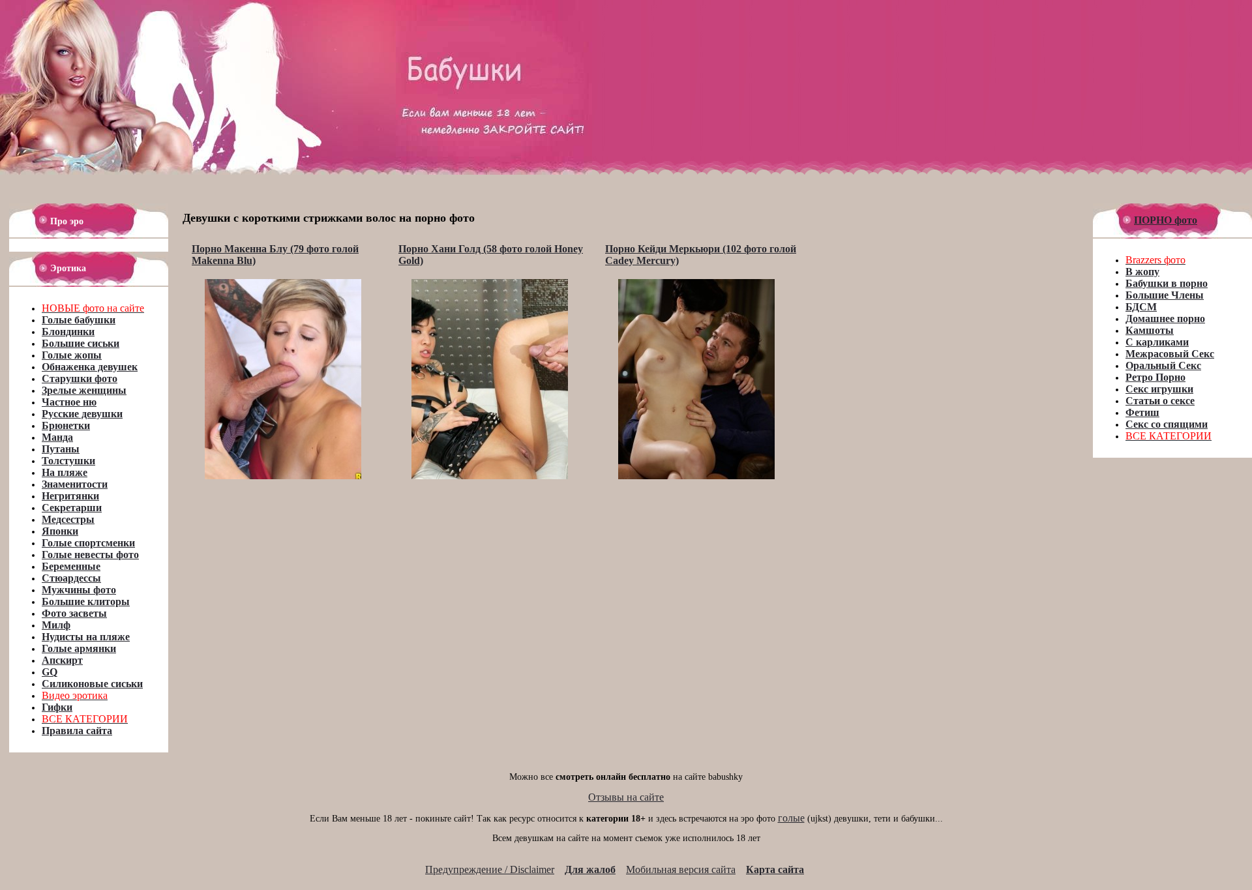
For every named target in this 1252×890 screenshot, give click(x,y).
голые (791, 817)
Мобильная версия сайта (681, 869)
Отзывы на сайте (626, 797)
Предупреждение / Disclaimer (489, 869)
